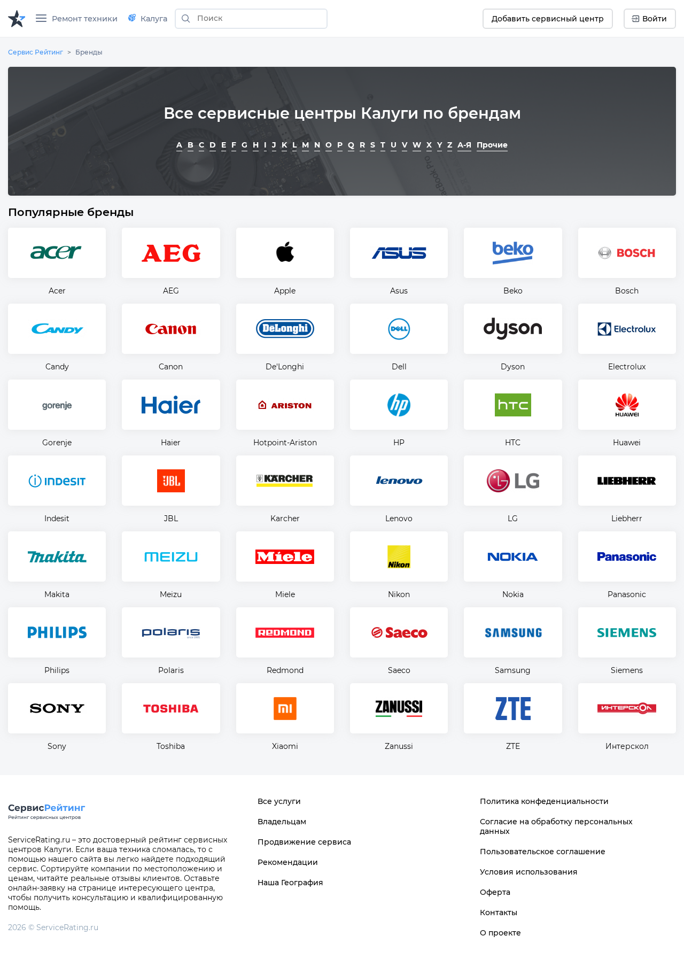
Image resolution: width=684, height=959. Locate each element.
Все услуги (279, 801)
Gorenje (57, 442)
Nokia (513, 594)
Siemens (627, 670)
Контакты (498, 912)
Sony (57, 746)
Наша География (290, 882)
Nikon (399, 594)
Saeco (399, 670)
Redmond (285, 670)
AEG (171, 291)
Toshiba (171, 746)
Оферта (495, 892)
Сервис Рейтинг (35, 52)
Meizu (171, 594)
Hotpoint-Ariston (285, 442)
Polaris (171, 670)
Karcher (285, 518)
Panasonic (627, 594)
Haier (171, 442)
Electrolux (627, 367)
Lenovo (399, 518)
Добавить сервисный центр (548, 19)
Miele (285, 594)
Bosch (627, 291)
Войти (654, 19)
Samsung (513, 670)
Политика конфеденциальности (544, 801)
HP (399, 442)
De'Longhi (285, 367)
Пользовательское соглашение (542, 851)
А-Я (464, 145)
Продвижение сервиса (304, 842)
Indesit (56, 518)
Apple (285, 291)
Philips (56, 670)
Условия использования (529, 872)
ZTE (513, 746)
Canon (171, 367)
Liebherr (626, 518)
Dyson (513, 367)
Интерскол (627, 746)
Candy (57, 367)
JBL (171, 518)
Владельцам (282, 821)
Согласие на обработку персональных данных (556, 826)
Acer (57, 291)
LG (513, 518)
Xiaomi (285, 746)
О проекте (500, 933)
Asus (399, 291)
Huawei (627, 442)
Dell (399, 367)
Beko (513, 291)
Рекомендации (288, 862)
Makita (56, 594)
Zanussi (399, 746)
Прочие (492, 145)
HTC (512, 442)
